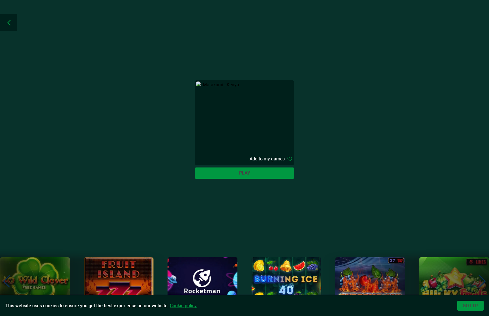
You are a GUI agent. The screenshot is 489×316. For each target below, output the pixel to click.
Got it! (470, 305)
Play (244, 173)
